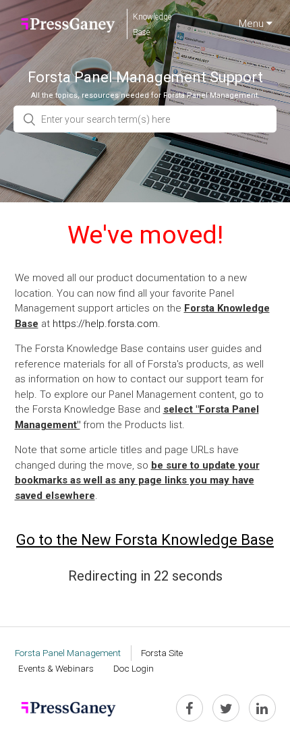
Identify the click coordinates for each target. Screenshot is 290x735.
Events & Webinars (56, 668)
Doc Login (133, 668)
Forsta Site (162, 652)
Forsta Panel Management (68, 652)
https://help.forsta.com (105, 324)
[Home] (68, 23)
